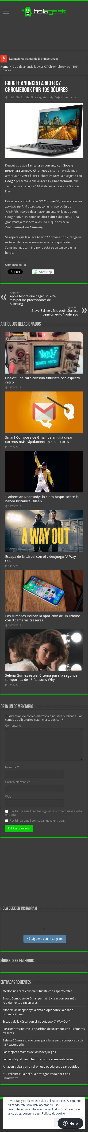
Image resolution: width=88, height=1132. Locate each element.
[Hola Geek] (44, 11)
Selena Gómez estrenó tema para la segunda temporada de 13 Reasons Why (41, 677)
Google (10, 181)
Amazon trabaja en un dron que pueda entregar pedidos (41, 1066)
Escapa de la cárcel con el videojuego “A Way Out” (36, 1021)
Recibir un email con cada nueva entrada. (37, 820)
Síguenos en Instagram (47, 939)
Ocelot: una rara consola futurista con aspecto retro (37, 991)
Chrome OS (51, 201)
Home (4, 66)
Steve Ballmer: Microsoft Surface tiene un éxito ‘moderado (54, 311)
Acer (55, 176)
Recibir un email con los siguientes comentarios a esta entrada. (43, 812)
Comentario (13, 725)
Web (8, 796)
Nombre (12, 767)
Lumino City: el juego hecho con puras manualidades (38, 1059)
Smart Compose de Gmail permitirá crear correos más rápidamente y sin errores (39, 439)
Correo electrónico (19, 782)
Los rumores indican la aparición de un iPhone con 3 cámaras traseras (42, 618)
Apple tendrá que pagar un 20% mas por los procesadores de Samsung (33, 298)
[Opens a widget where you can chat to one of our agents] (70, 1124)
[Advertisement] (44, 34)
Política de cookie (53, 1113)
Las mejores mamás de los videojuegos (33, 58)
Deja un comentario (67, 97)
